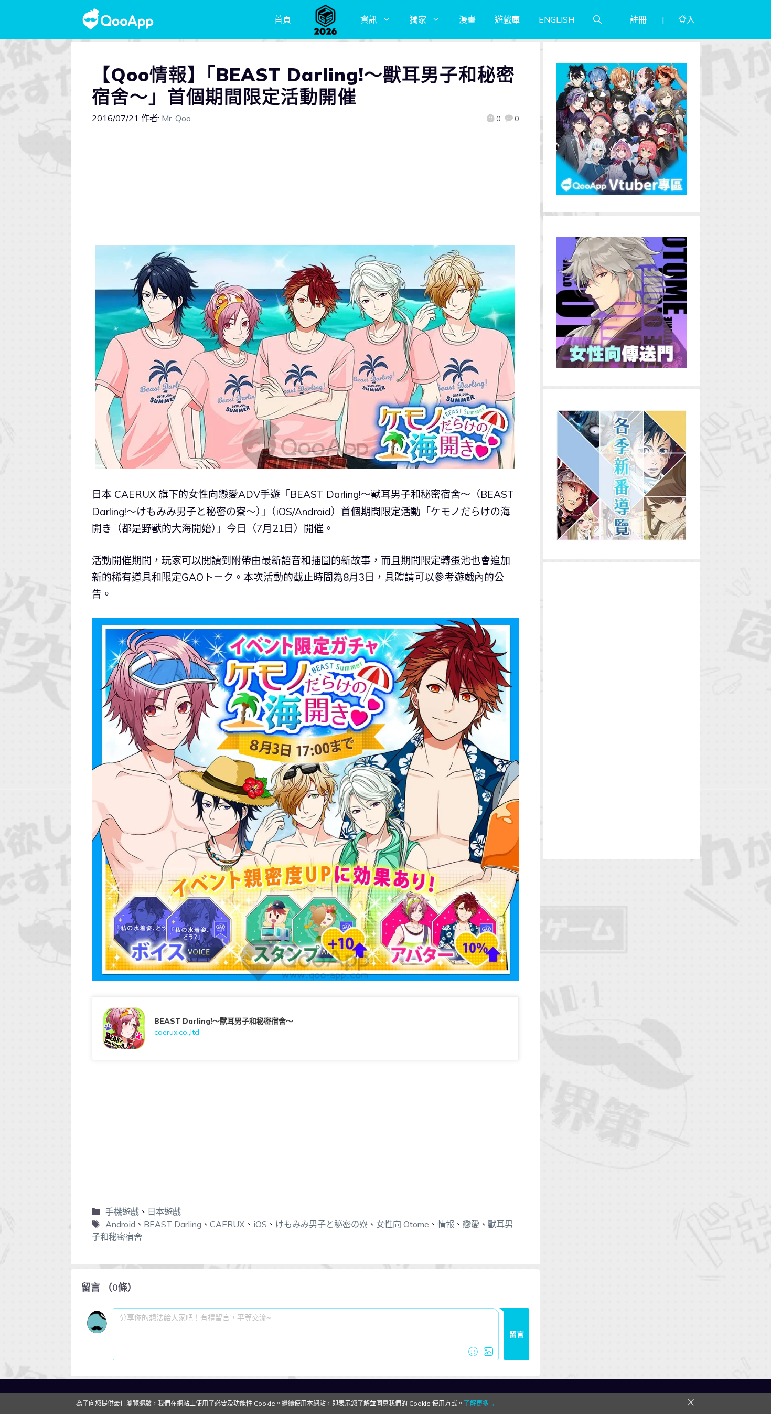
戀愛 (471, 1224)
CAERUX (227, 1224)
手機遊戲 (122, 1211)
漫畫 (467, 19)
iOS (260, 1224)
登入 (686, 19)
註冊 (638, 19)
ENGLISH (556, 19)
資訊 (368, 19)
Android (120, 1224)
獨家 (418, 19)
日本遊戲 (164, 1211)
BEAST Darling (172, 1224)
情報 (445, 1224)
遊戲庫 (507, 19)
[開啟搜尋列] (597, 19)
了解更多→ (479, 1403)
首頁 (282, 19)
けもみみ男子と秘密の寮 (321, 1224)
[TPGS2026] (326, 19)
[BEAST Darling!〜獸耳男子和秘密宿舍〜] (305, 1028)
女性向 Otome (402, 1224)
